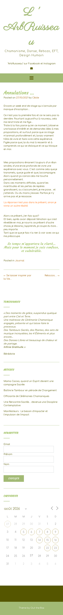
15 (47, 540)
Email (7, 444)
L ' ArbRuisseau (31, 27)
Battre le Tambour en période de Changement (30, 390)
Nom (6, 464)
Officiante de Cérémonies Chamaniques (26, 396)
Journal (19, 260)
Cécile (35, 97)
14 (39, 540)
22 (47, 548)
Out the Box (37, 608)
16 (55, 540)
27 (7, 524)
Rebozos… (52, 275)
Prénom (8, 454)
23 (55, 548)
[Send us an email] (31, 68)
